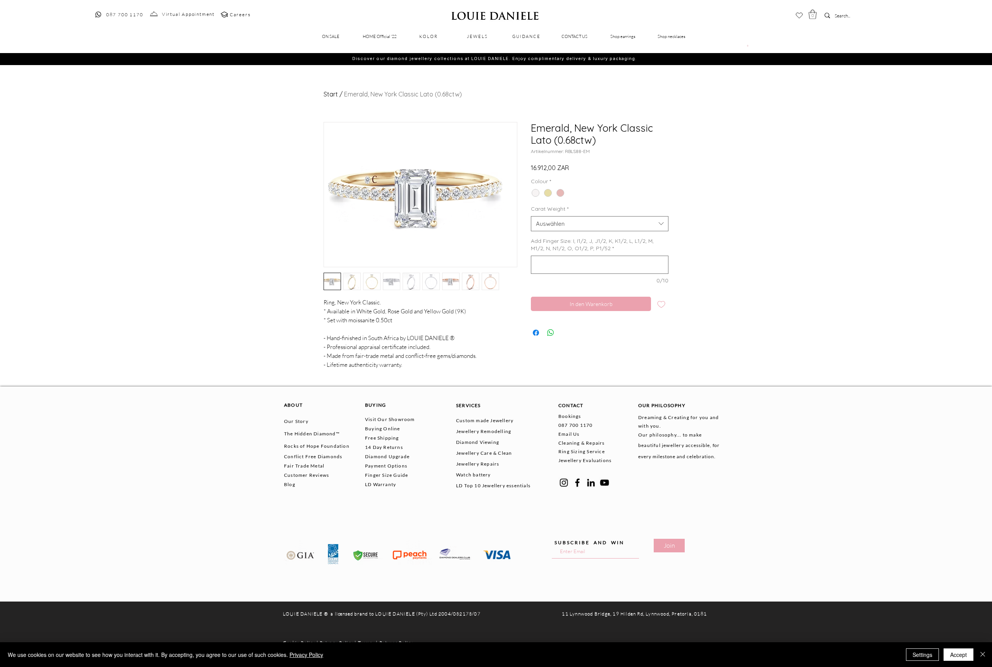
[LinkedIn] (591, 482)
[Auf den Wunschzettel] (661, 304)
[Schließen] (982, 654)
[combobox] (599, 223)
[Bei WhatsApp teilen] (550, 332)
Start (331, 94)
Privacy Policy (306, 654)
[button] (812, 14)
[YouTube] (604, 482)
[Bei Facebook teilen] (536, 332)
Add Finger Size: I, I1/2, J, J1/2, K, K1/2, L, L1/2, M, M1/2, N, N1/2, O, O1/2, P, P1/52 (592, 244)
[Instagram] (563, 482)
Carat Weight (549, 208)
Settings (922, 654)
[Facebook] (577, 482)
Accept (958, 654)
